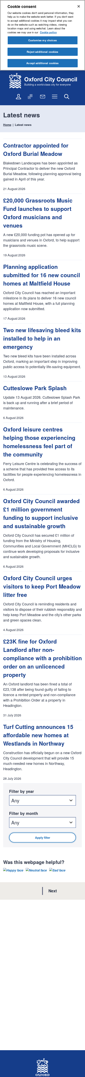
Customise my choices (42, 40)
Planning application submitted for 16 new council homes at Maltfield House (41, 274)
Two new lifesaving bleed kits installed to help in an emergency (42, 338)
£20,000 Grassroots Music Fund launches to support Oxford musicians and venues (38, 212)
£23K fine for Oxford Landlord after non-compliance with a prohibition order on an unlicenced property (42, 658)
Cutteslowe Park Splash (35, 388)
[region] (42, 35)
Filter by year (21, 791)
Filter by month (23, 813)
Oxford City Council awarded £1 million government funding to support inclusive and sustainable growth (41, 513)
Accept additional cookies (42, 63)
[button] (13, 870)
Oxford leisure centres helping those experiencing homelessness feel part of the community (39, 441)
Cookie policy (48, 32)
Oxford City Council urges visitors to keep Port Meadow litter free (42, 586)
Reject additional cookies (42, 52)
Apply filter (42, 837)
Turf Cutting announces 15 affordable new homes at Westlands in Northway (38, 735)
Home (7, 125)
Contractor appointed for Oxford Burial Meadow (35, 149)
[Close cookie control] (78, 6)
